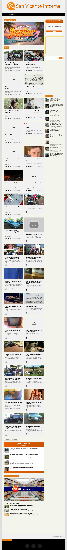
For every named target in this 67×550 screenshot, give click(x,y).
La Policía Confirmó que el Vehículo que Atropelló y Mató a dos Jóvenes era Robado (56, 105)
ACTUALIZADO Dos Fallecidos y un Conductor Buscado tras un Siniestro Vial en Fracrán (56, 111)
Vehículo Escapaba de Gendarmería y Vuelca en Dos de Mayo (34, 378)
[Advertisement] (11, 525)
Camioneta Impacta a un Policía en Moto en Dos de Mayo (13, 354)
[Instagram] (33, 546)
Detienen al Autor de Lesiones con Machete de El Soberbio (13, 87)
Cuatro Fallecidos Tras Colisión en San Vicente (34, 234)
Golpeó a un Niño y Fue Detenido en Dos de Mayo (13, 159)
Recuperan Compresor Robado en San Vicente (13, 402)
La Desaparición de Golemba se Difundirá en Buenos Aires (34, 159)
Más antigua (14, 439)
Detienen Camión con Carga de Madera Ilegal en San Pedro (13, 307)
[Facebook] (27, 546)
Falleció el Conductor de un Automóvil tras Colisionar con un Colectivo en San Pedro (56, 99)
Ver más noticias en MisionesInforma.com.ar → (23, 471)
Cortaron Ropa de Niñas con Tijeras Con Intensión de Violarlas (12, 207)
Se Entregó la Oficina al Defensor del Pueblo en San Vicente (34, 402)
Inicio (6, 14)
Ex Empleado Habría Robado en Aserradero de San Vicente (34, 354)
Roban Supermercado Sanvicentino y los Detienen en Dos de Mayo (33, 63)
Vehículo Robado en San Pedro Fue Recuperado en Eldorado (11, 183)
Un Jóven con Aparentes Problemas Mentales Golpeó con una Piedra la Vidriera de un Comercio (34, 282)
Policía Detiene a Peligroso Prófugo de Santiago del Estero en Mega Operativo (12, 257)
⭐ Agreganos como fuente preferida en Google (54, 21)
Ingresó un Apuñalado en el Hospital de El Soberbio (33, 183)
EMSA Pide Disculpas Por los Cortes (32, 87)
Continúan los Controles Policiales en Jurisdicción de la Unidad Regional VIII (12, 231)
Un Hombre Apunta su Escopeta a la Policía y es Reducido (13, 281)
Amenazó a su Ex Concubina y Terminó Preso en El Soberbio (13, 135)
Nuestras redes (11, 14)
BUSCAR (54, 31)
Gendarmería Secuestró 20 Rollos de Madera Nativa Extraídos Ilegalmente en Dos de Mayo (56, 148)
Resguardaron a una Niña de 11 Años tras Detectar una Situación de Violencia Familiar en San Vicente (56, 124)
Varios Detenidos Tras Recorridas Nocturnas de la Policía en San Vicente (33, 257)
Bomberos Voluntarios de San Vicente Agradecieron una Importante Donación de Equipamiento (56, 135)
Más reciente (7, 439)
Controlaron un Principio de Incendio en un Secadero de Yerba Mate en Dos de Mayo (56, 142)
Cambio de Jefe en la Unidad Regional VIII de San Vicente (55, 130)
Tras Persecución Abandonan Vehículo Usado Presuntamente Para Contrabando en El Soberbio (13, 427)
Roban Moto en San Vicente (31, 207)
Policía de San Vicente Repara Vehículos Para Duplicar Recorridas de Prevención (13, 63)
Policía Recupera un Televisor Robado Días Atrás (12, 331)
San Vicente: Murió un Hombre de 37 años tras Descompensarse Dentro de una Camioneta (56, 154)
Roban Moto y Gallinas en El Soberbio (32, 111)
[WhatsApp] (40, 546)
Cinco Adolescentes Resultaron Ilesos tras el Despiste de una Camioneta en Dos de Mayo (55, 118)
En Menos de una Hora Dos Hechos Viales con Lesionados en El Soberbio (34, 331)
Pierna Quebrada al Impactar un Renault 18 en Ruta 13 (33, 426)
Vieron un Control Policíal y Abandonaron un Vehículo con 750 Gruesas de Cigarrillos (13, 378)
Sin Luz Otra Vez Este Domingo (31, 306)
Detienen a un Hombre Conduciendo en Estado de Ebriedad (34, 126)
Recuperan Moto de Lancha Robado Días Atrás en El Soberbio (13, 111)
